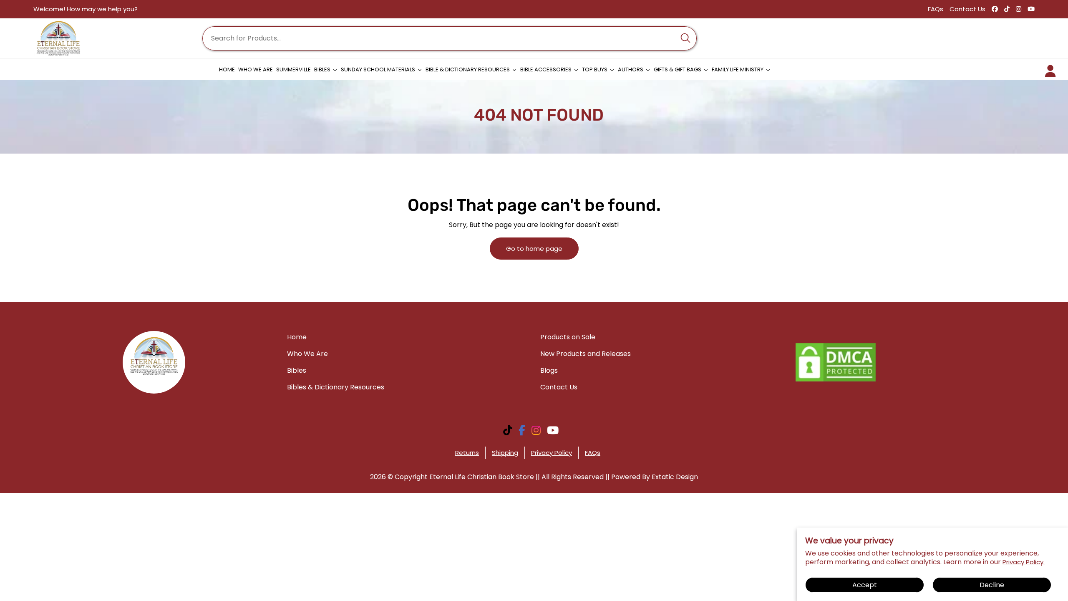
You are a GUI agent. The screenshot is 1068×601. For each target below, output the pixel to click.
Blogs (549, 370)
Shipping (505, 452)
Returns (467, 452)
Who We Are (307, 354)
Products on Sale (567, 337)
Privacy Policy (551, 452)
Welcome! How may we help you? (85, 9)
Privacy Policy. (1024, 562)
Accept (864, 585)
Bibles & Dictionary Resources (335, 387)
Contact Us (967, 9)
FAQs (935, 9)
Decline (992, 585)
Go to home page (534, 248)
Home (297, 337)
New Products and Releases (585, 354)
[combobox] (449, 38)
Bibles (296, 370)
